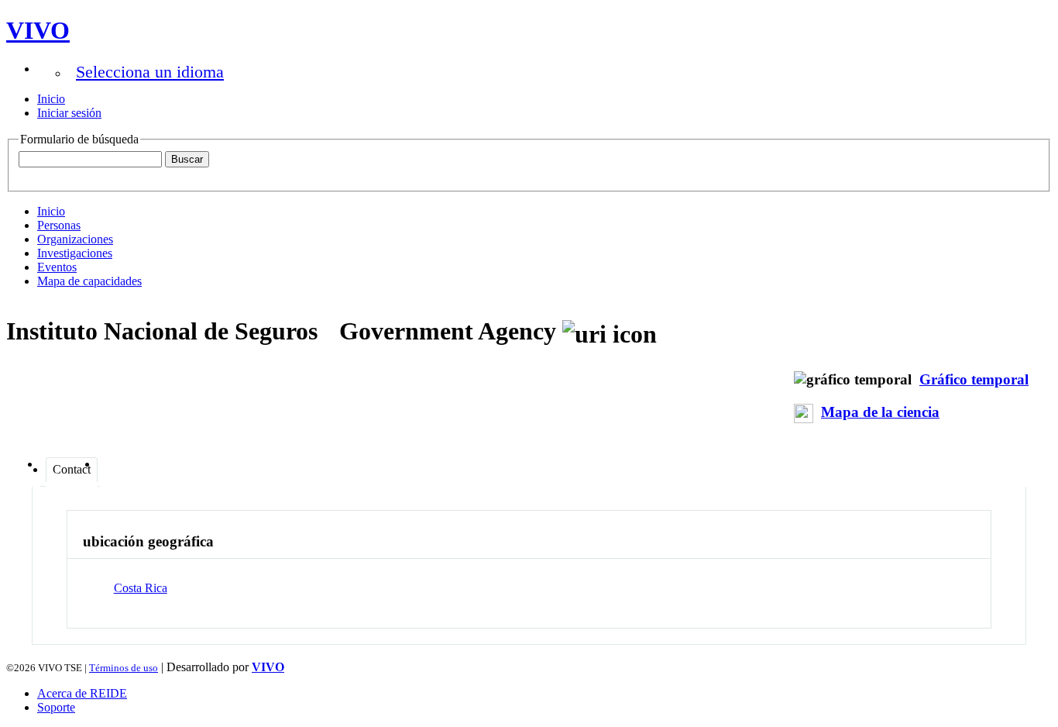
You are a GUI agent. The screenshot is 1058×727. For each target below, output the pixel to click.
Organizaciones (75, 239)
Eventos (57, 267)
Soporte (56, 707)
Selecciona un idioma (150, 71)
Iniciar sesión (69, 112)
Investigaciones (74, 253)
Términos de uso (123, 668)
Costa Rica (140, 587)
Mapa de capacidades (89, 281)
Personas (59, 225)
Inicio (51, 98)
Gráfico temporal (974, 379)
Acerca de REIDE (82, 693)
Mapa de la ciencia (880, 412)
